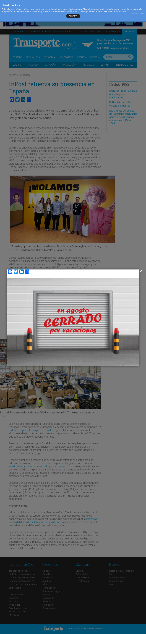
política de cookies (76, 11)
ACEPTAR (73, 16)
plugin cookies (138, 13)
